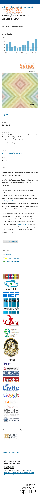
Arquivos (11, 7)
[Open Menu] (2, 2)
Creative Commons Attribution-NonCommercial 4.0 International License (19, 473)
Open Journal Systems (11, 452)
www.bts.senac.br (23, 224)
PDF (6, 115)
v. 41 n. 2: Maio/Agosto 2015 (25, 7)
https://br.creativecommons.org (13, 201)
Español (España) (14, 258)
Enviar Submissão (11, 241)
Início (4, 7)
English (8, 254)
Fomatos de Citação (10, 143)
